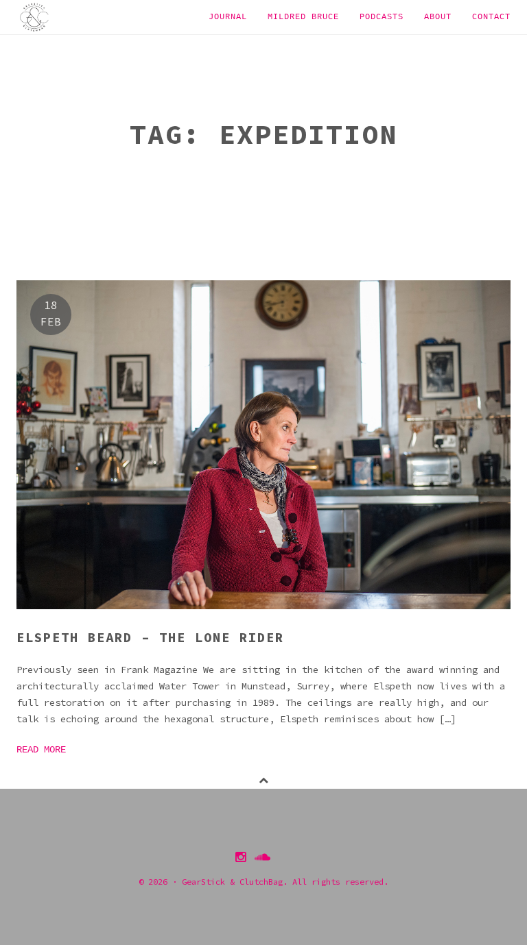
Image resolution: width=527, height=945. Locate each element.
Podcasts (381, 17)
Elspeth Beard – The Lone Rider (150, 637)
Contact (491, 17)
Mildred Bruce (303, 17)
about (438, 17)
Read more (41, 749)
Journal (228, 17)
